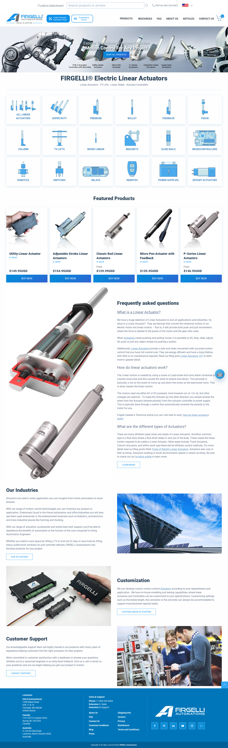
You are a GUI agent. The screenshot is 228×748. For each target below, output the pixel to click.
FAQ (159, 18)
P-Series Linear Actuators (195, 256)
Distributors (123, 725)
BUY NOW (26, 278)
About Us (172, 18)
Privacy (121, 721)
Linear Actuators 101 (191, 356)
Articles (188, 18)
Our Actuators (19, 557)
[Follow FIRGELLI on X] (164, 725)
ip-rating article (143, 456)
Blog (91, 729)
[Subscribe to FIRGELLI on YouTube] (182, 725)
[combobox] (105, 5)
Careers (121, 717)
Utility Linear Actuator (25, 254)
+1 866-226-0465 (104, 701)
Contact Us (206, 18)
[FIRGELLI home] (180, 711)
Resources (145, 18)
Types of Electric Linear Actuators (170, 449)
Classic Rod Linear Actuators (109, 256)
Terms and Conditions (128, 729)
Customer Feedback (99, 725)
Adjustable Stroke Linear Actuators (70, 256)
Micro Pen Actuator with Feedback (157, 256)
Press (91, 733)
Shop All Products (116, 54)
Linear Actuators (140, 348)
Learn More (128, 465)
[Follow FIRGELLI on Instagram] (192, 725)
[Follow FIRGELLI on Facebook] (154, 725)
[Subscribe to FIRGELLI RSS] (201, 725)
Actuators (129, 337)
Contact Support (21, 673)
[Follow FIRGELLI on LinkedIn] (173, 725)
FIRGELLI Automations (128, 745)
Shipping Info (124, 712)
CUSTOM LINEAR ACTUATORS (136, 612)
